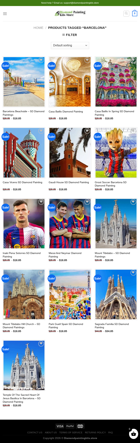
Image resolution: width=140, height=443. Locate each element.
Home (38, 28)
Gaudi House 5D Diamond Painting (69, 182)
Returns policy (95, 432)
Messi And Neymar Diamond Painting (65, 255)
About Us (51, 432)
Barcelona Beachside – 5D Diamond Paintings (23, 113)
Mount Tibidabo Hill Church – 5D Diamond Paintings (21, 326)
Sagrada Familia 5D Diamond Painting (112, 326)
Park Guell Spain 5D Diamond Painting (66, 326)
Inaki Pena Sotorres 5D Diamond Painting (22, 255)
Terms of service (70, 432)
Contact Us (34, 432)
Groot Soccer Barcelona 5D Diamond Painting (111, 184)
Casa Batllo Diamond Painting (66, 111)
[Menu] (5, 13)
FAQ (110, 432)
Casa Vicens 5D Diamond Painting (22, 182)
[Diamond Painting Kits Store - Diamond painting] (70, 13)
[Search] (126, 14)
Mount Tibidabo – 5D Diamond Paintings (112, 255)
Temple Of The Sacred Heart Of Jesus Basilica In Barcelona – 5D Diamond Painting (21, 398)
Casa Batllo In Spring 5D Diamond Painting (114, 113)
